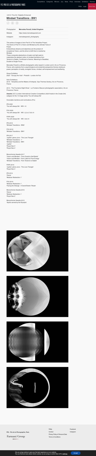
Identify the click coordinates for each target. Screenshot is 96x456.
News (66, 2)
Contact (51, 432)
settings (65, 454)
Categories (49, 2)
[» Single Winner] (13, 5)
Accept (76, 453)
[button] (8, 22)
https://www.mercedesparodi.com (30, 33)
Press (71, 2)
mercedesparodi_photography (29, 37)
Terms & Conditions (54, 437)
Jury (62, 2)
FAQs (80, 6)
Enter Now (92, 6)
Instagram (73, 432)
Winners (56, 2)
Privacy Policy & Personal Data (58, 434)
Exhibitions (85, 2)
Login (84, 6)
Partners (92, 2)
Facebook (73, 429)
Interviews (77, 2)
